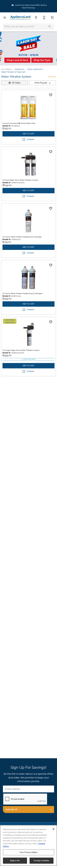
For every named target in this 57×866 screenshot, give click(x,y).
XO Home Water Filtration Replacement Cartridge (22, 237)
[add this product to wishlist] (50, 94)
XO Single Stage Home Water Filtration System (21, 350)
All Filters (16, 83)
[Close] (53, 829)
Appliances (19, 69)
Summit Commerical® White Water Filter (18, 123)
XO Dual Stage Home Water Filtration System (20, 180)
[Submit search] (49, 26)
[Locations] (35, 17)
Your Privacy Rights (28, 852)
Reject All (15, 860)
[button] (4, 17)
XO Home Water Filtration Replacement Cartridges (22, 293)
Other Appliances (34, 69)
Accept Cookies (41, 860)
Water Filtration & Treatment (13, 72)
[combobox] (42, 82)
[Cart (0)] (52, 17)
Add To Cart (28, 134)
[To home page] (20, 17)
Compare (30, 139)
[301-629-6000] (44, 17)
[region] (28, 845)
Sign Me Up (11, 809)
